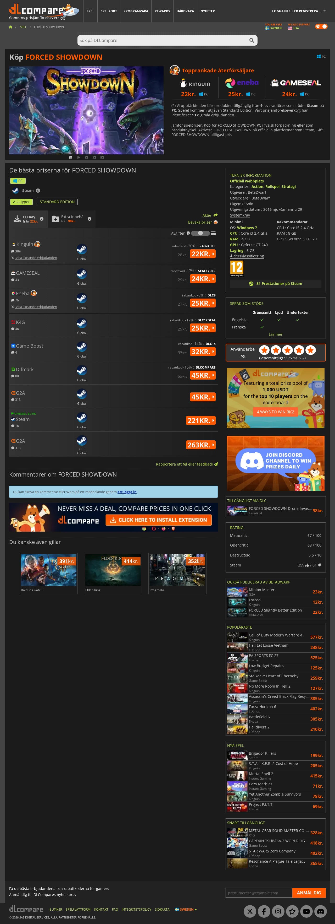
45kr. (202, 375)
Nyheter (207, 11)
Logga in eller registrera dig (298, 11)
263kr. (200, 444)
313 (17, 399)
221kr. (200, 420)
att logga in (127, 491)
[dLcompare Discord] (319, 911)
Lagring (236, 250)
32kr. (202, 351)
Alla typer (21, 201)
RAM (234, 238)
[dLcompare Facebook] (262, 911)
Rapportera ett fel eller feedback (185, 464)
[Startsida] (10, 27)
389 (17, 251)
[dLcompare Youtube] (305, 911)
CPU (234, 233)
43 (16, 280)
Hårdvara (185, 11)
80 (16, 376)
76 (16, 300)
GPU (234, 244)
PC (20, 180)
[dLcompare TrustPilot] (291, 911)
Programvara (136, 11)
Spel (90, 11)
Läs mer (276, 334)
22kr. (202, 253)
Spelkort (109, 11)
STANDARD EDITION (57, 201)
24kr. (202, 278)
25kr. (202, 303)
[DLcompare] (26, 908)
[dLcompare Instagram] (276, 911)
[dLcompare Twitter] (248, 911)
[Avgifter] (200, 233)
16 (16, 426)
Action (257, 186)
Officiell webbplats (247, 181)
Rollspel (272, 186)
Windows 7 (247, 227)
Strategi (289, 186)
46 (16, 329)
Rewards (162, 11)
